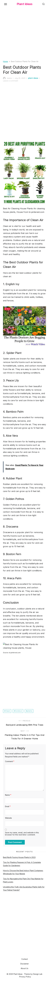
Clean (7, 711)
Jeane (9, 78)
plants (29, 711)
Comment (9, 761)
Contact (24, 959)
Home (5, 61)
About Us (24, 968)
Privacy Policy (25, 977)
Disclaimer (24, 964)
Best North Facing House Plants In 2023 (19, 857)
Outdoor (18, 711)
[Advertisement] (24, 35)
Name (8, 795)
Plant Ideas (24, 4)
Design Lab (37, 974)
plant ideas (33, 78)
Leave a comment (10, 81)
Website (8, 818)
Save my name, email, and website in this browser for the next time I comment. (22, 833)
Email (8, 806)
